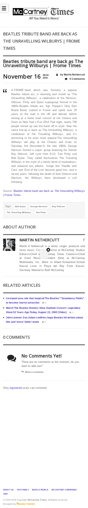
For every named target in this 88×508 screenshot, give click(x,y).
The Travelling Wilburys (19, 212)
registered (16, 387)
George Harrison (38, 206)
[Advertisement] (44, 438)
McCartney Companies (64, 490)
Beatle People (40, 490)
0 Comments (77, 79)
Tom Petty (41, 212)
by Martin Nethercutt (72, 74)
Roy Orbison (58, 206)
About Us (8, 490)
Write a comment (34, 372)
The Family (23, 490)
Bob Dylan (20, 206)
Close (48, 250)
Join (5, 494)
